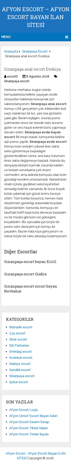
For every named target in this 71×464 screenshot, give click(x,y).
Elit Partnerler (19, 345)
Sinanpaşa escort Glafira (25, 274)
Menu (6, 37)
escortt (12, 76)
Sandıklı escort (20, 370)
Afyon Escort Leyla (23, 410)
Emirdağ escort (20, 351)
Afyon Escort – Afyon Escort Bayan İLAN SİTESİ (35, 17)
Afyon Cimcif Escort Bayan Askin (33, 416)
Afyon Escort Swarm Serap (29, 422)
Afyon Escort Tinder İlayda (29, 434)
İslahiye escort (20, 364)
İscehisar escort (20, 358)
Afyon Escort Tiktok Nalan (28, 428)
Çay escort (17, 333)
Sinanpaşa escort (16, 81)
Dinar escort (18, 339)
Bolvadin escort (20, 327)
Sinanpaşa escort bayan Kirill (30, 261)
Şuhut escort (18, 382)
